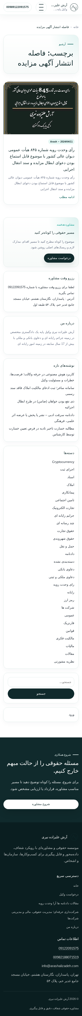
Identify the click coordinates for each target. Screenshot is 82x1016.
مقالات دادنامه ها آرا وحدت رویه (58, 903)
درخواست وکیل (69, 894)
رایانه (70, 592)
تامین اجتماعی (64, 500)
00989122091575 (17, 7)
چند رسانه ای (65, 523)
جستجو (41, 693)
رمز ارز (69, 600)
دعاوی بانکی (66, 569)
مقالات (69, 653)
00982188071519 (66, 957)
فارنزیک (69, 623)
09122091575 (17, 287)
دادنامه (69, 554)
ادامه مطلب (66, 197)
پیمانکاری (68, 492)
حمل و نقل (66, 546)
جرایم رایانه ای (64, 515)
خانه (76, 27)
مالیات (70, 646)
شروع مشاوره (41, 804)
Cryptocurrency (63, 462)
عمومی (69, 615)
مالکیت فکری (65, 638)
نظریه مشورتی (64, 661)
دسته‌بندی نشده (64, 561)
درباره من (72, 927)
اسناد (70, 477)
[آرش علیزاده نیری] (74, 7)
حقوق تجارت (65, 531)
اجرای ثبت (67, 469)
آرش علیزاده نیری (59, 5)
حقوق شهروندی (63, 538)
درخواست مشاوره (59, 258)
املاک (70, 485)
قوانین (70, 630)
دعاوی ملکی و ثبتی (61, 577)
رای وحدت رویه (63, 584)
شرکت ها (68, 607)
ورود (71, 714)
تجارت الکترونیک (63, 508)
